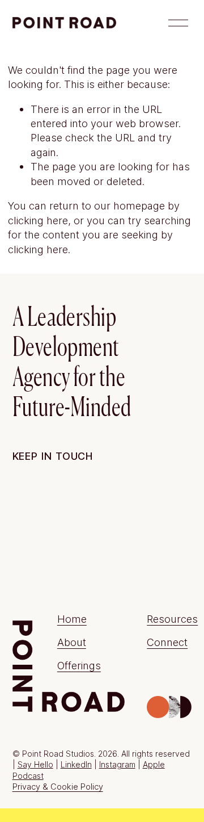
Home (72, 619)
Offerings (79, 665)
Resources (172, 619)
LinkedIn (76, 764)
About (71, 642)
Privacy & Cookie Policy (57, 787)
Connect (167, 642)
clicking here (38, 220)
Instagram (117, 764)
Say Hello (35, 764)
